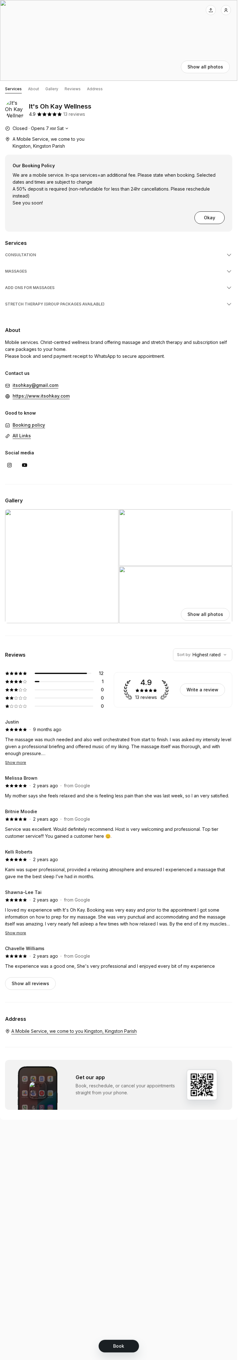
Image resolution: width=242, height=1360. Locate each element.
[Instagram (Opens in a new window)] (9, 465)
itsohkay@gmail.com (35, 385)
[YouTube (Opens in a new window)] (24, 465)
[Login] (226, 10)
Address (95, 88)
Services (13, 88)
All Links (22, 435)
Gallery (51, 88)
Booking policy (29, 425)
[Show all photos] (118, 40)
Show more (15, 762)
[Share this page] (211, 10)
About (33, 88)
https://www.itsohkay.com (41, 396)
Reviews (73, 88)
